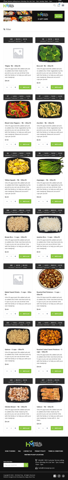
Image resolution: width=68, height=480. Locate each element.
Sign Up (60, 2)
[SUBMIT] (26, 465)
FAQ (19, 451)
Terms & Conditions (55, 451)
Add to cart (26, 87)
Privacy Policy (40, 451)
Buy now (58, 16)
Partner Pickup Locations (34, 455)
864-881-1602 (42, 460)
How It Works (10, 451)
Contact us (27, 451)
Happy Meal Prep (30, 477)
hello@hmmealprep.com (46, 468)
